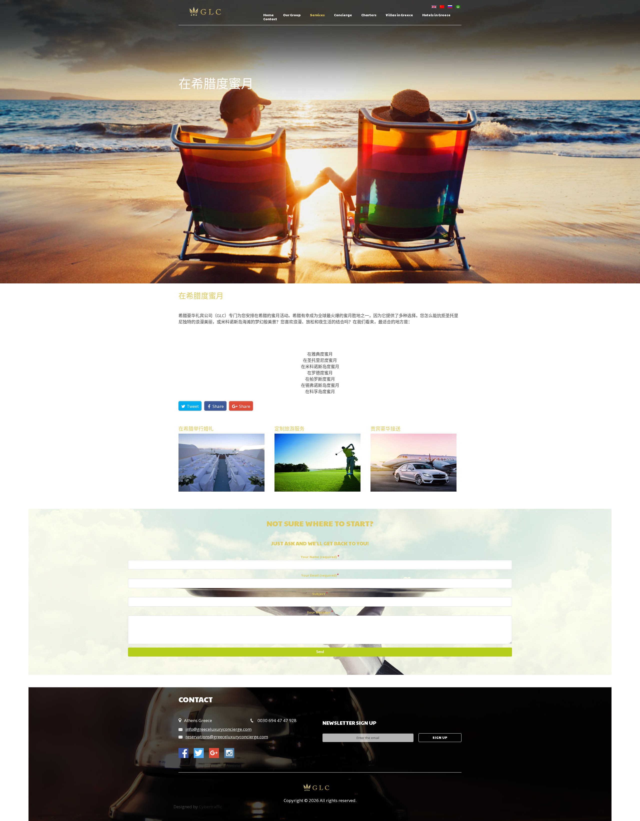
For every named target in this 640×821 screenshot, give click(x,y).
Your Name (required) (319, 557)
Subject (318, 594)
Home (268, 15)
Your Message (318, 612)
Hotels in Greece (436, 15)
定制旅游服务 (289, 428)
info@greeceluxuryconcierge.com (219, 729)
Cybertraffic (210, 807)
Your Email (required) (318, 575)
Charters (368, 15)
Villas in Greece (399, 15)
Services (317, 15)
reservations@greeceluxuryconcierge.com (227, 737)
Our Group (292, 15)
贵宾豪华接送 (385, 428)
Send (320, 652)
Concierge (343, 15)
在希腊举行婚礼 (196, 428)
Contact (270, 19)
